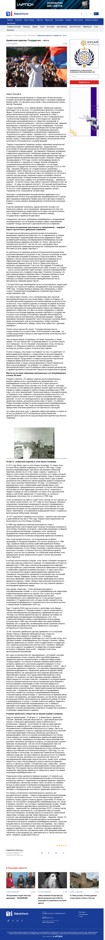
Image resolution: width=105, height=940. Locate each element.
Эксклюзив (11, 23)
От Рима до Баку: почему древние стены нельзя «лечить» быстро (83, 897)
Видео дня (49, 20)
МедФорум (87, 27)
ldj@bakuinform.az (47, 918)
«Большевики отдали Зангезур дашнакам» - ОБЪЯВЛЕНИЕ (18, 897)
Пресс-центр (78, 20)
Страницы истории (14, 27)
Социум (68, 20)
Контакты (10, 30)
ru (95, 14)
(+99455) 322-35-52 (47, 913)
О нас (96, 27)
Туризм (35, 27)
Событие (39, 20)
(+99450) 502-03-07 (59, 913)
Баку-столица (29, 20)
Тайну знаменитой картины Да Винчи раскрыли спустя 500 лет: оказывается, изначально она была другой (52, 899)
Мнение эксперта (91, 20)
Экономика (59, 20)
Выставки (50, 27)
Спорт (42, 27)
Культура (26, 27)
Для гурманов (62, 27)
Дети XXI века (75, 27)
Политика (18, 20)
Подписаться (84, 82)
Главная (10, 20)
